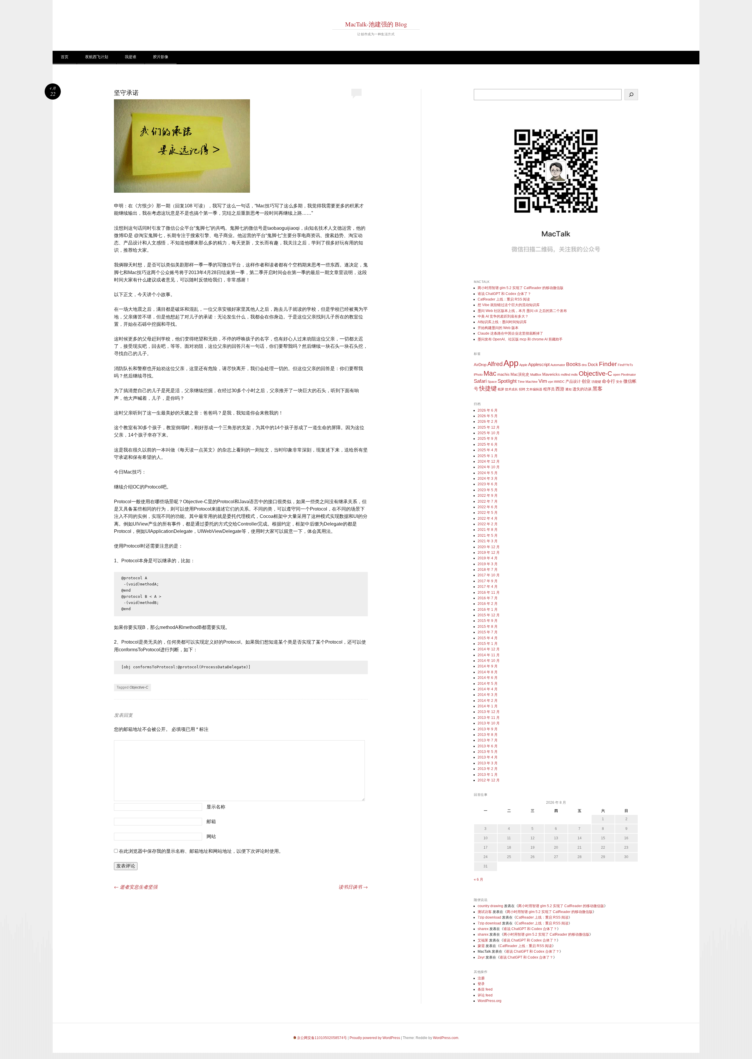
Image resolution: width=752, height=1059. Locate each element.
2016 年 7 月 (488, 598)
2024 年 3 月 (488, 478)
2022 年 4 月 (488, 518)
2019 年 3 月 (488, 564)
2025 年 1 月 (488, 456)
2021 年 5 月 (488, 535)
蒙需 (481, 946)
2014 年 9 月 (488, 666)
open (616, 374)
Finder (608, 363)
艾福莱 (483, 940)
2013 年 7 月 (488, 740)
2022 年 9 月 (488, 496)
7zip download (489, 917)
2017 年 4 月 (488, 587)
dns (584, 365)
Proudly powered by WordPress (375, 1038)
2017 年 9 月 (488, 581)
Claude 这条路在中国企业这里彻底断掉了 (510, 333)
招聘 (522, 389)
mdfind (565, 374)
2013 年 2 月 (488, 769)
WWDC (559, 381)
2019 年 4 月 (488, 558)
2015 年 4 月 (488, 638)
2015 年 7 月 (488, 632)
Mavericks (551, 374)
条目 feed (485, 989)
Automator (557, 365)
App (510, 363)
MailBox (535, 374)
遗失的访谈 (582, 389)
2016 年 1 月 (488, 609)
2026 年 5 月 (488, 416)
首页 (64, 57)
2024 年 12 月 (489, 461)
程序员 (549, 389)
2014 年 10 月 (489, 661)
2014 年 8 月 (488, 672)
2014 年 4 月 (488, 689)
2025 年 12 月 (489, 427)
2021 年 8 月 (488, 530)
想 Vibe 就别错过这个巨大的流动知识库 (509, 305)
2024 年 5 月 (488, 473)
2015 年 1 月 (488, 644)
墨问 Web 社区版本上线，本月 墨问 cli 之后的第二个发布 (522, 311)
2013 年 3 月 (488, 763)
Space (492, 381)
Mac (490, 373)
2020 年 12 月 (489, 547)
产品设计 (573, 381)
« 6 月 (478, 879)
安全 (619, 381)
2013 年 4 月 (488, 757)
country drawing (490, 906)
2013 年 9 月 (488, 729)
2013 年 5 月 (488, 752)
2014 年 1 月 (488, 706)
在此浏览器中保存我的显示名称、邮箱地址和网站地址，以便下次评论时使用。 (201, 851)
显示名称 (216, 806)
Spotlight (507, 381)
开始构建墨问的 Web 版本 (498, 328)
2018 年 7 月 (488, 570)
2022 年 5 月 (488, 513)
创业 (586, 381)
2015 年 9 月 (488, 621)
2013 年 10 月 (489, 723)
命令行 (608, 381)
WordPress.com (445, 1038)
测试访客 (485, 912)
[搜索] (631, 94)
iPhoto (478, 374)
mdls (574, 374)
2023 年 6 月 (488, 484)
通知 (568, 389)
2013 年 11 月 (489, 718)
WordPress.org (489, 1001)
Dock (593, 364)
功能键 (596, 381)
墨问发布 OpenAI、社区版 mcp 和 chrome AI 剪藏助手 (520, 339)
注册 (481, 978)
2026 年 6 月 (488, 410)
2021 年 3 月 (488, 541)
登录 (481, 984)
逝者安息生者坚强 (135, 887)
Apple (523, 365)
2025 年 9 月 (488, 439)
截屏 (501, 389)
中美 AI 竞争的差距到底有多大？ (503, 316)
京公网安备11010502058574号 (322, 1038)
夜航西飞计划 (96, 57)
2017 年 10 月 (489, 575)
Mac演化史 (520, 374)
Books (573, 364)
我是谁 (130, 57)
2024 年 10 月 (489, 467)
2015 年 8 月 (488, 627)
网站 (211, 836)
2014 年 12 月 (489, 649)
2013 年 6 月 (488, 746)
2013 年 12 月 (489, 712)
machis (503, 374)
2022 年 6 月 (488, 507)
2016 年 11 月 (489, 592)
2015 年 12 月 (489, 615)
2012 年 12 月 (489, 780)
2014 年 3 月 (488, 695)
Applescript (539, 364)
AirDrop (480, 364)
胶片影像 (160, 57)
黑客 (597, 389)
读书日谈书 (353, 887)
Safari (480, 381)
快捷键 (488, 388)
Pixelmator (628, 374)
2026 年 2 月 (488, 421)
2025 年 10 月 (489, 433)
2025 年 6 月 (488, 444)
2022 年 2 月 (488, 524)
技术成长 (511, 389)
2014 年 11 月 (489, 655)
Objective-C (139, 687)
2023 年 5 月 (488, 490)
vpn (550, 381)
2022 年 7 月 (488, 501)
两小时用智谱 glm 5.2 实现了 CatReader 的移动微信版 (520, 288)
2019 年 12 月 (489, 553)
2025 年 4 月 (488, 450)
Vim (542, 381)
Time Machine (528, 381)
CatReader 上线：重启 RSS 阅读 (504, 299)
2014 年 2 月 (488, 701)
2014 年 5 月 (488, 684)
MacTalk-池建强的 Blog (376, 24)
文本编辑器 (534, 389)
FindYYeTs (625, 365)
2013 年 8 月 (488, 735)
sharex (483, 929)
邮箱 (211, 821)
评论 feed (485, 995)
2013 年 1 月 (488, 775)
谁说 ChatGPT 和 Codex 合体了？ (504, 294)
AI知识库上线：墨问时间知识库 (502, 322)
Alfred (495, 364)
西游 (559, 388)
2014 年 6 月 (488, 678)
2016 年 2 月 (488, 604)
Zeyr (481, 957)
